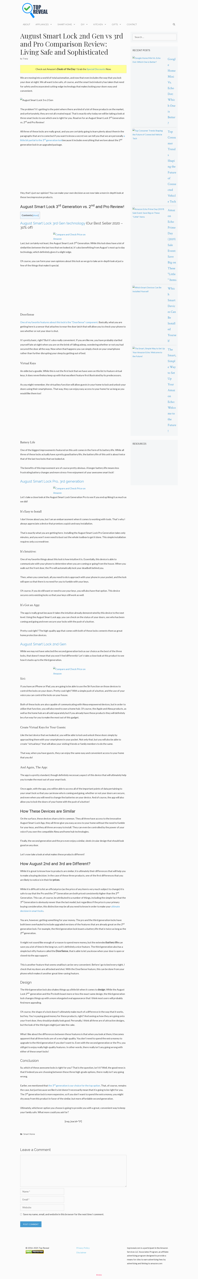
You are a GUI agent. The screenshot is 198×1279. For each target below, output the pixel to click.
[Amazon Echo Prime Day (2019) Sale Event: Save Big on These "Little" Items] (149, 213)
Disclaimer (81, 1252)
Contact (132, 24)
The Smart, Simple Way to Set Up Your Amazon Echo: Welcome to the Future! (172, 390)
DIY (82, 24)
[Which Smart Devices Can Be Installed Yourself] (149, 289)
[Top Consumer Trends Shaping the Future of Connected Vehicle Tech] (149, 134)
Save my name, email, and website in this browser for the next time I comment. (63, 1214)
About (26, 24)
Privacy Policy (83, 1248)
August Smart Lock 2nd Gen (43, 644)
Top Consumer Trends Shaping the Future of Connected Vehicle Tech (172, 166)
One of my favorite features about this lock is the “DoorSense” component (59, 322)
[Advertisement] (73, 170)
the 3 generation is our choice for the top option (74, 1085)
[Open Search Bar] (174, 24)
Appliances (42, 24)
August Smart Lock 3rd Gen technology (52, 223)
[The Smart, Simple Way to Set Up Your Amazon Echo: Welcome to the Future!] (149, 352)
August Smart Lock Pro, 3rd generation (52, 481)
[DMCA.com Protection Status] (35, 1253)
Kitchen (98, 24)
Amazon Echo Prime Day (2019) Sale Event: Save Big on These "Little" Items (172, 245)
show (35, 215)
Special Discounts (96, 69)
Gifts (115, 24)
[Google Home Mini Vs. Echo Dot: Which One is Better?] (149, 60)
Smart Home (65, 24)
